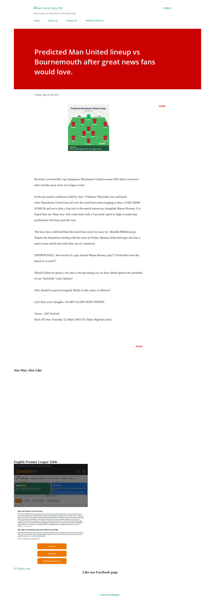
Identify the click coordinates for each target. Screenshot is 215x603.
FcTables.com (22, 568)
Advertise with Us (94, 20)
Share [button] (162, 106)
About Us (53, 20)
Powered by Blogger (109, 594)
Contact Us (71, 20)
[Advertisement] (101, 416)
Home (37, 20)
